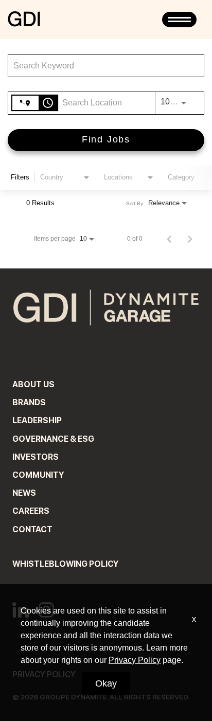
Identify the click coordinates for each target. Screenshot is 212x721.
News (24, 493)
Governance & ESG (53, 439)
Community (38, 475)
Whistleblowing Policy (65, 564)
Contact (32, 529)
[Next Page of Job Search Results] (190, 238)
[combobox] (100, 66)
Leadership (37, 420)
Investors (35, 457)
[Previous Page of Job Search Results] (169, 238)
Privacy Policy (135, 660)
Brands (29, 402)
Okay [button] (106, 683)
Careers (30, 511)
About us (33, 384)
